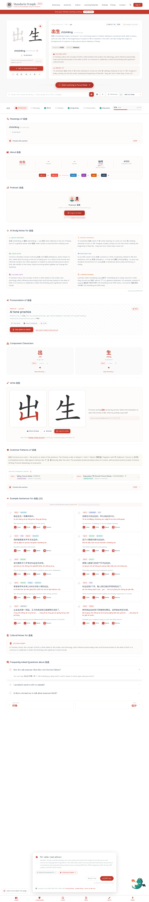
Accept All (106, 878)
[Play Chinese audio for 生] (109, 367)
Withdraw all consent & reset (105, 883)
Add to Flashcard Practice (27, 68)
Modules (105, 5)
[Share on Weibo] (30, 74)
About (49, 108)
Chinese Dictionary (57, 24)
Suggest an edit (132, 24)
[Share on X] (13, 74)
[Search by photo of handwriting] (97, 94)
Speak (38, 527)
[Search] (130, 5)
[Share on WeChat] (26, 74)
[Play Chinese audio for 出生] (40, 26)
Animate (49, 431)
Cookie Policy (79, 888)
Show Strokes (34, 431)
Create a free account (78, 218)
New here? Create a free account (47, 330)
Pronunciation (90, 108)
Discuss (48, 527)
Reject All (92, 878)
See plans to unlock (23, 329)
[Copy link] (39, 74)
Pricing (112, 5)
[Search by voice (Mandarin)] (102, 94)
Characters (106, 108)
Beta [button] (40, 3)
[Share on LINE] (34, 74)
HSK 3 (66, 24)
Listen (19, 527)
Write (28, 527)
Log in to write (64, 431)
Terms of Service (89, 888)
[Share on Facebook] (17, 74)
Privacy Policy (69, 888)
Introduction (22, 108)
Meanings (36, 108)
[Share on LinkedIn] (21, 74)
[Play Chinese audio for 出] (40, 367)
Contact (122, 5)
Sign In (137, 5)
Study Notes (74, 108)
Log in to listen (75, 213)
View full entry (39, 371)
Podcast (60, 108)
